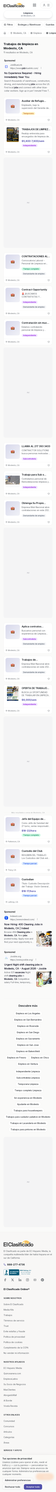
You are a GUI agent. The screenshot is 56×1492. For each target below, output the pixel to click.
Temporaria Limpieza (28, 1084)
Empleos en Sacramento (28, 1038)
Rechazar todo (12, 1487)
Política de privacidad (14, 1336)
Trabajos (8, 1315)
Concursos (9, 1426)
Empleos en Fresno (16, 1057)
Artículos (8, 1432)
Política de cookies (13, 1342)
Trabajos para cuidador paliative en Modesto (28, 1117)
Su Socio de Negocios (15, 1384)
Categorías (9, 1437)
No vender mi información (16, 1353)
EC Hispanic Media (13, 1368)
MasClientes (10, 1389)
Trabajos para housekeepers (28, 1110)
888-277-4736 (16, 1264)
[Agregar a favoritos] (48, 120)
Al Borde (8, 1400)
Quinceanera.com (12, 1373)
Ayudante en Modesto (28, 1104)
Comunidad (9, 1421)
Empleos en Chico (40, 1057)
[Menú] (46, 5)
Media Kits (9, 1309)
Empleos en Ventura (28, 1064)
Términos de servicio (14, 1320)
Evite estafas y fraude (14, 1331)
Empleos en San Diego (28, 1032)
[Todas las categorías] (34, 5)
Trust (6, 1326)
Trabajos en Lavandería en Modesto (28, 1123)
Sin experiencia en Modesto (28, 1098)
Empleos (37, 33)
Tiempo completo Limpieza (28, 1090)
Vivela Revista (10, 1406)
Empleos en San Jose (28, 1045)
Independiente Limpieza (28, 1071)
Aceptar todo (33, 1487)
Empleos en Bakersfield (28, 1051)
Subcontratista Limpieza (28, 1077)
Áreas (6, 1442)
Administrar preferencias (18, 1480)
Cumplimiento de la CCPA (16, 1347)
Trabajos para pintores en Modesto (28, 1129)
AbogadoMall (10, 1395)
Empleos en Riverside (28, 1026)
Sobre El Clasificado (13, 1304)
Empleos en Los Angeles (28, 1013)
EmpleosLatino (11, 1379)
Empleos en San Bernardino (28, 1019)
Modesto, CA (19, 33)
